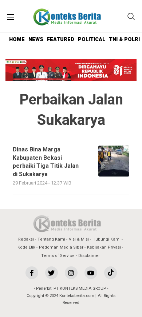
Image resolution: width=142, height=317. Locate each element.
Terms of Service (58, 255)
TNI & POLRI (124, 39)
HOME (17, 39)
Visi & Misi (79, 239)
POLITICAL (91, 39)
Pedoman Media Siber (61, 247)
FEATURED (60, 39)
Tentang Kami (51, 239)
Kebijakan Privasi (104, 247)
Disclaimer (89, 255)
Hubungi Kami (106, 239)
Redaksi (26, 239)
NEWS (35, 39)
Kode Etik (26, 247)
